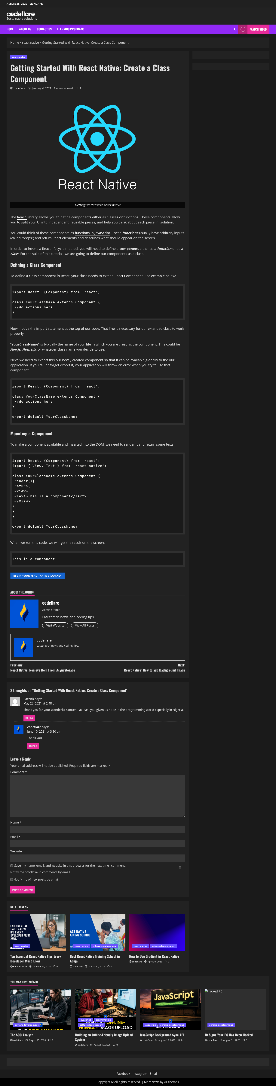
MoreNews (151, 1082)
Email (15, 837)
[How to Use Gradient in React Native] (157, 932)
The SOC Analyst (21, 1034)
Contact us (44, 29)
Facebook (123, 1074)
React (22, 217)
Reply (29, 718)
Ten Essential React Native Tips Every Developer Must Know (35, 958)
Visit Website (55, 625)
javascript (85, 1019)
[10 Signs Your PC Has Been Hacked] (235, 1009)
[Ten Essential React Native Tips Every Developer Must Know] (38, 932)
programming (103, 1019)
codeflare (19, 88)
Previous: (42, 667)
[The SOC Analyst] (40, 1009)
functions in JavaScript (92, 233)
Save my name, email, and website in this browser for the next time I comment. (70, 865)
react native (19, 57)
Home (10, 29)
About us (25, 29)
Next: (154, 667)
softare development (104, 946)
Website (16, 851)
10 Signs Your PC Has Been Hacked (229, 1034)
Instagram (140, 1074)
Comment (18, 772)
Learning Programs (70, 29)
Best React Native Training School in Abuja (95, 958)
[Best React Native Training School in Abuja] (98, 932)
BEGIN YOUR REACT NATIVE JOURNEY (37, 575)
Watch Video (258, 29)
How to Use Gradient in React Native (154, 956)
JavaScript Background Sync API (162, 1034)
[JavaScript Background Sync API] (170, 1009)
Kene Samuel (20, 966)
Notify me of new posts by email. (36, 879)
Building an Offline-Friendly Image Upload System (104, 1037)
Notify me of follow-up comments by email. (40, 872)
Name (15, 822)
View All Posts (84, 625)
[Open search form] (234, 29)
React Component (129, 276)
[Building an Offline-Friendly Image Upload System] (105, 1009)
